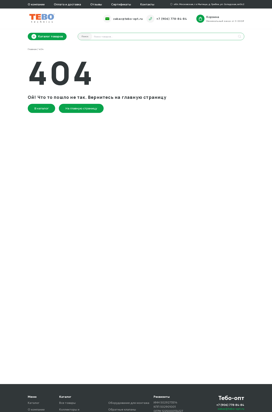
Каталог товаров (50, 36)
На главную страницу (81, 108)
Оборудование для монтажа (128, 403)
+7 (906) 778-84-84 (171, 19)
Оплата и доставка (67, 4)
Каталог (33, 403)
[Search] (239, 36)
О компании (36, 4)
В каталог (41, 108)
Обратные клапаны (122, 409)
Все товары (67, 403)
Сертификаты (121, 4)
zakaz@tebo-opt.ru (128, 19)
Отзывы (96, 4)
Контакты (147, 4)
